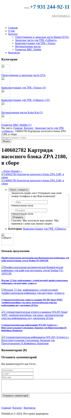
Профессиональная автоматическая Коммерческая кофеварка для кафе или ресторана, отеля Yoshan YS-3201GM (35, 259)
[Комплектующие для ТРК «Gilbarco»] (5, 96)
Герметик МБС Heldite (28, 49)
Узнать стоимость (19, 189)
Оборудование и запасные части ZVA (23, 75)
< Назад (6, 171)
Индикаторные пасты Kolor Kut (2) (22, 112)
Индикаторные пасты (28, 46)
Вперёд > (16, 171)
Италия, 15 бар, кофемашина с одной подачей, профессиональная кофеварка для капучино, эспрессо (34, 281)
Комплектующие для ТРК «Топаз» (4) (23, 87)
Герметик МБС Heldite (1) (16, 124)
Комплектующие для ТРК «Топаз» (35, 43)
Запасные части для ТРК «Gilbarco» (36, 40)
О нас (11, 30)
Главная (13, 27)
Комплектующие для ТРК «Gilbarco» (44, 228)
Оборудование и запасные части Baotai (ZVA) (42, 37)
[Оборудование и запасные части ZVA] (5, 72)
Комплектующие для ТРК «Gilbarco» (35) (25, 100)
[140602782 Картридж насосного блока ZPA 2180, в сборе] (35, 177)
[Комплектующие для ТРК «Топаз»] (5, 84)
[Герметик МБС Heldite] (5, 121)
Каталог (13, 33)
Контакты (14, 52)
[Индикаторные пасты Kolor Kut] (5, 109)
